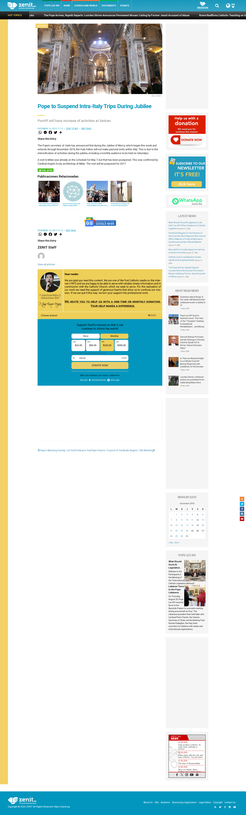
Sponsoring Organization (184, 802)
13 (203, 520)
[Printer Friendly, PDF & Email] (46, 170)
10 (187, 520)
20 (203, 525)
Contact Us (230, 802)
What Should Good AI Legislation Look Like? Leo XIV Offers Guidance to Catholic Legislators (187, 225)
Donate (124, 5)
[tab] (178, 737)
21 (171, 531)
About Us (148, 802)
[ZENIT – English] (24, 5)
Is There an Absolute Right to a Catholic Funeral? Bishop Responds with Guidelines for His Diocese (192, 362)
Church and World (85, 5)
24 (187, 531)
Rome (67, 5)
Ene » (177, 542)
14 (171, 525)
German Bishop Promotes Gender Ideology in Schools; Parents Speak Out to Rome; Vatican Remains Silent (192, 342)
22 (176, 531)
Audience (165, 802)
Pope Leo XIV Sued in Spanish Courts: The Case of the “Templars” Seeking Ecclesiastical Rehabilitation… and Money (192, 321)
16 (182, 525)
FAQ (157, 802)
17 (187, 525)
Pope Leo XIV (51, 5)
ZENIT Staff (72, 128)
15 (176, 525)
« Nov (171, 542)
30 (182, 536)
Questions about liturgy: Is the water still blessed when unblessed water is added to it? (192, 301)
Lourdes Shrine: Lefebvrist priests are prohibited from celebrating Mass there (192, 380)
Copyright (218, 802)
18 (192, 525)
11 (192, 520)
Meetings (42, 26)
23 (182, 531)
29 (176, 536)
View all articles (46, 264)
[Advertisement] (100, 423)
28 (171, 536)
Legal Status (204, 802)
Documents (109, 5)
